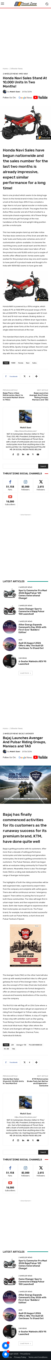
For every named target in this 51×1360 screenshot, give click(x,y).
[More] (36, 376)
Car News (23, 658)
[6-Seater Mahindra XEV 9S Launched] (9, 661)
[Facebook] (13, 454)
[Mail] (28, 454)
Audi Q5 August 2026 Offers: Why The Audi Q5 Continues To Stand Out (31, 645)
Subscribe (10, 495)
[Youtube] (38, 454)
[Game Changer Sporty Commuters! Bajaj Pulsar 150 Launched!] (9, 610)
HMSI (21, 74)
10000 (13, 363)
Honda (20, 363)
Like (10, 480)
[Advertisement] (25, 36)
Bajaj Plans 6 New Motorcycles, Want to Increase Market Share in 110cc (13, 396)
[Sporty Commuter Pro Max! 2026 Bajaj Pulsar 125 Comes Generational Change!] (9, 593)
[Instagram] (18, 454)
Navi (26, 74)
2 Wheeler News (16, 68)
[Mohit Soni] (5, 91)
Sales (34, 363)
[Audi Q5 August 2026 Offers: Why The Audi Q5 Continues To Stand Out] (9, 644)
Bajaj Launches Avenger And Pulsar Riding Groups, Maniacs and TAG (38, 396)
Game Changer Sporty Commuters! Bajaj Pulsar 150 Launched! (31, 611)
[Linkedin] (23, 454)
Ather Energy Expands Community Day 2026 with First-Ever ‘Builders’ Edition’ (32, 628)
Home (5, 68)
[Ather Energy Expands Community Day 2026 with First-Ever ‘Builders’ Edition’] (9, 627)
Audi (20, 640)
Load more (24, 673)
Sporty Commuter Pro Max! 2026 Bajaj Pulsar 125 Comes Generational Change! (33, 594)
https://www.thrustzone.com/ (25, 431)
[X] (33, 454)
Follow (25, 480)
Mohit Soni (15, 92)
